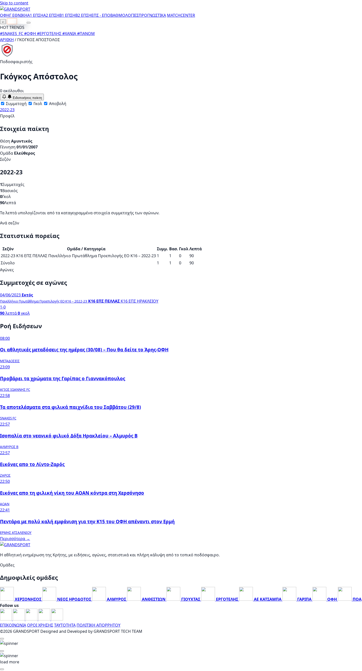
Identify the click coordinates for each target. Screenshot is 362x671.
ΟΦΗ (4, 15)
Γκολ (37, 103)
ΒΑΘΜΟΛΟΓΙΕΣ (124, 15)
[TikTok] (57, 619)
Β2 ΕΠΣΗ (83, 15)
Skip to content (14, 3)
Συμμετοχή (16, 103)
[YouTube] (32, 619)
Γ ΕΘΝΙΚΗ (18, 15)
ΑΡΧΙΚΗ (7, 39)
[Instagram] (19, 619)
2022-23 (7, 109)
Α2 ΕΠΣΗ (51, 15)
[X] (44, 619)
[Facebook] (6, 619)
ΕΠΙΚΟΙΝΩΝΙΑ (13, 625)
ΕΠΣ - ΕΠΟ (100, 15)
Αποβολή (57, 103)
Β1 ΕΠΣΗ (67, 15)
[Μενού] (29, 22)
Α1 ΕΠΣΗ (35, 15)
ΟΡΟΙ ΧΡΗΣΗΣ (40, 625)
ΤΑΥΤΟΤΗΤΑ (65, 625)
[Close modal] (2, 638)
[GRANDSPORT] (15, 9)
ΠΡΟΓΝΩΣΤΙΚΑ (152, 15)
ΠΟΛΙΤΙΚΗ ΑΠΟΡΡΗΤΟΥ (98, 625)
